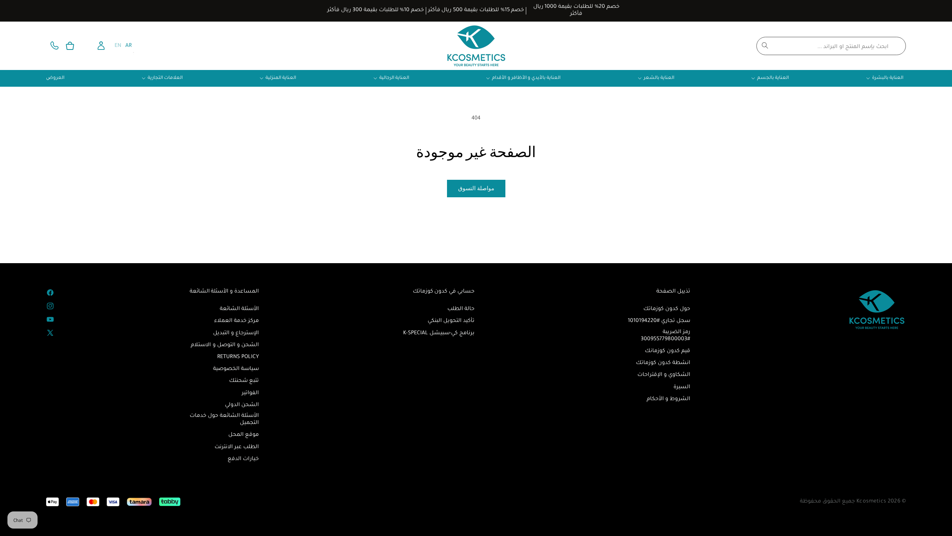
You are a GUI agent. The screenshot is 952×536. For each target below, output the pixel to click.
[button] (70, 46)
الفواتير (250, 393)
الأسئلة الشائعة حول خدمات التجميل (224, 419)
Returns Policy (238, 357)
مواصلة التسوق (476, 188)
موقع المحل (243, 435)
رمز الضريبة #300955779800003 (665, 335)
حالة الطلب (461, 309)
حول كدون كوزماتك (666, 309)
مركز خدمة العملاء (236, 321)
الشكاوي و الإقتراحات (663, 375)
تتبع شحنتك (244, 381)
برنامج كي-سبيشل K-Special (439, 333)
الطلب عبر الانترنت (237, 447)
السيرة (681, 387)
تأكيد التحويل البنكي (451, 321)
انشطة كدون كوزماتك (663, 363)
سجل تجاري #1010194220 (659, 321)
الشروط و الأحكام (668, 399)
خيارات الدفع (243, 459)
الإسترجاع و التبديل (236, 333)
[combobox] (831, 46)
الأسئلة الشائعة (239, 309)
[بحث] (765, 45)
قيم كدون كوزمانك (667, 351)
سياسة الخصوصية (236, 369)
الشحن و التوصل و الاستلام (225, 345)
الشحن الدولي (242, 405)
